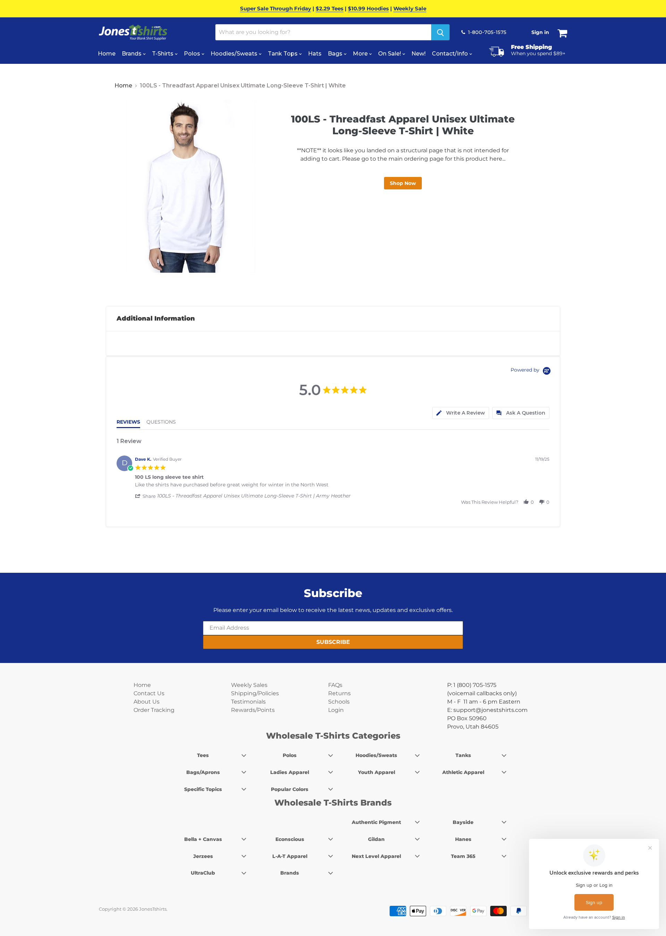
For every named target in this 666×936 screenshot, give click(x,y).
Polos (193, 53)
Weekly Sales (249, 685)
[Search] (440, 32)
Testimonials (248, 701)
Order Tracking (154, 710)
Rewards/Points (253, 710)
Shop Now (403, 183)
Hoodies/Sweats (235, 53)
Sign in (540, 32)
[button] (146, 496)
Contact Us (149, 693)
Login (336, 710)
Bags (336, 53)
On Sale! (390, 53)
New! (418, 53)
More (361, 53)
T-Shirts (163, 53)
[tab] (460, 413)
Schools (339, 701)
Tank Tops (283, 53)
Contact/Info (450, 53)
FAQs (335, 685)
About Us (147, 701)
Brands (132, 53)
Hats (315, 53)
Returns (339, 693)
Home (107, 53)
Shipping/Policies (255, 693)
